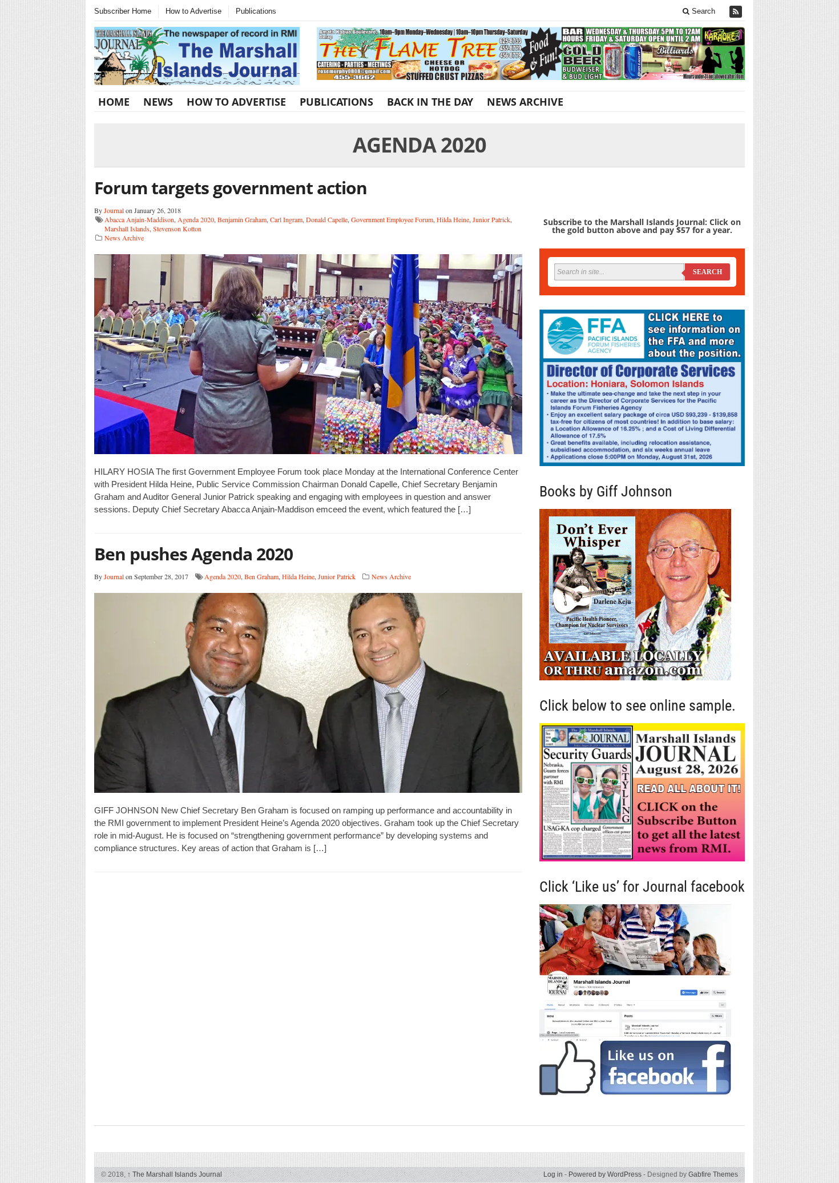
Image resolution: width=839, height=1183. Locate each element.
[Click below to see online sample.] (642, 792)
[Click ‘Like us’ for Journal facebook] (642, 999)
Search (702, 11)
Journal (114, 210)
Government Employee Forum (392, 219)
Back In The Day (430, 102)
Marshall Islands (127, 228)
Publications (256, 11)
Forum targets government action (230, 187)
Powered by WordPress (605, 1174)
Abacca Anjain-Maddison (139, 219)
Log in (553, 1174)
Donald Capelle (327, 219)
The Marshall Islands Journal (174, 1174)
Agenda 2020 (196, 219)
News (158, 102)
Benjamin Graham (242, 219)
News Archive (525, 102)
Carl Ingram (286, 219)
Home (114, 102)
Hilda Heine (453, 219)
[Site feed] (737, 11)
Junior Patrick (491, 219)
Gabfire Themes (713, 1174)
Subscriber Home (122, 11)
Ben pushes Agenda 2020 (193, 554)
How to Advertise (193, 11)
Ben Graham (261, 576)
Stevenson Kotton (177, 228)
